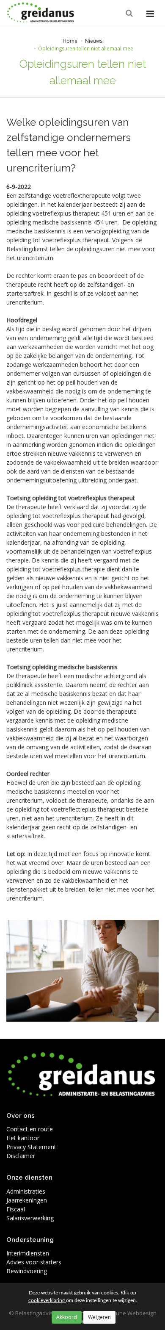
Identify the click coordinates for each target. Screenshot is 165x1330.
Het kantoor (22, 1138)
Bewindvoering (26, 1271)
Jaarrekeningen (26, 1200)
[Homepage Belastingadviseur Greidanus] (41, 12)
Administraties (25, 1191)
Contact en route (29, 1129)
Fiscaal (15, 1209)
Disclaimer (20, 1156)
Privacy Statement (31, 1147)
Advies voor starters (33, 1262)
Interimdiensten (27, 1253)
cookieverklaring (47, 1300)
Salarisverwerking (30, 1218)
